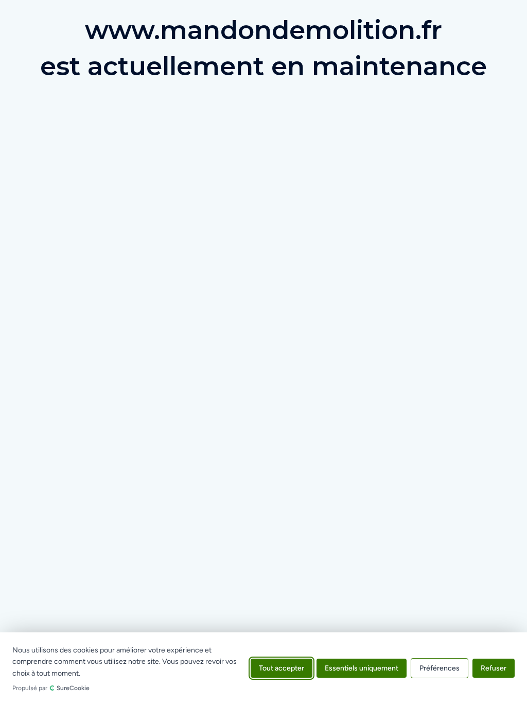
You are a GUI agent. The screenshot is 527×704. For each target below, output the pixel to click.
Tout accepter (281, 668)
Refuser (493, 668)
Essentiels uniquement (361, 668)
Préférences (439, 668)
